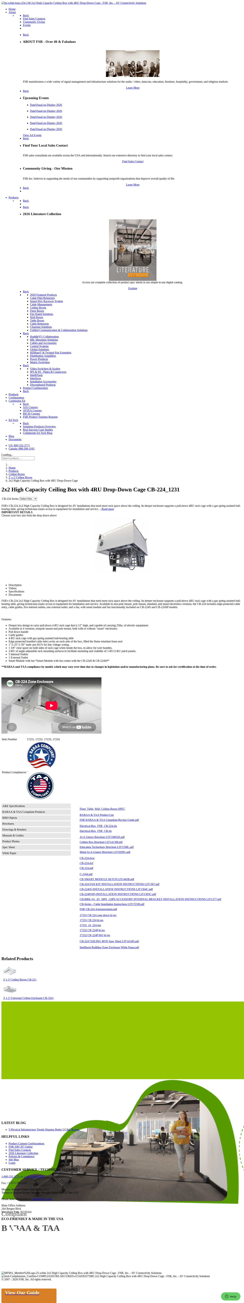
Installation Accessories (43, 381)
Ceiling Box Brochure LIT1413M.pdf (101, 842)
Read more (108, 508)
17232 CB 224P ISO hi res (95, 935)
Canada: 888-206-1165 (21, 448)
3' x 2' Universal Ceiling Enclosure (23, 998)
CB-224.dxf (86, 863)
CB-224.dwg (87, 858)
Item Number (9, 739)
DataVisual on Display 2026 (46, 104)
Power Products (39, 359)
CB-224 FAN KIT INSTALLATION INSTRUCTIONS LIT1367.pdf (119, 884)
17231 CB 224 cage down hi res (98, 915)
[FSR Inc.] (73, 2)
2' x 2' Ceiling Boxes (15, 979)
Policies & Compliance (21, 1156)
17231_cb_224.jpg (90, 925)
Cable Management (41, 304)
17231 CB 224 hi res (91, 920)
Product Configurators (35, 387)
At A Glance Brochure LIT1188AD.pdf (102, 837)
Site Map (14, 1159)
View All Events (32, 135)
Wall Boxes (36, 317)
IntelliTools (36, 375)
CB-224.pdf (86, 868)
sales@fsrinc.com (42, 1199)
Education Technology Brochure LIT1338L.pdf (107, 847)
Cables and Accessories (43, 342)
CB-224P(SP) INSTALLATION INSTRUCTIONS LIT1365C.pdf (118, 894)
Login (12, 1162)
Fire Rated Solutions (41, 314)
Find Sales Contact (132, 161)
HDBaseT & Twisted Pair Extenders (50, 352)
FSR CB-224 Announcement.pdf (98, 909)
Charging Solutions (41, 326)
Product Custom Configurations (26, 1143)
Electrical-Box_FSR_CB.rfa (96, 830)
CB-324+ (48, 998)
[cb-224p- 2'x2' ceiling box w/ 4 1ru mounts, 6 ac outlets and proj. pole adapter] (122, 545)
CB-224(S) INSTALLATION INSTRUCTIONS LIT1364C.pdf (116, 889)
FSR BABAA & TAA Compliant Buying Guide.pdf (109, 819)
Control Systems (39, 346)
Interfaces (35, 378)
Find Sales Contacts (20, 1149)
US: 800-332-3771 (19, 445)
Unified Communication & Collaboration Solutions (59, 330)
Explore (132, 288)
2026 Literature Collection (23, 1153)
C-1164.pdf (86, 874)
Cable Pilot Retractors (42, 298)
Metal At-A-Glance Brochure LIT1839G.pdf (105, 852)
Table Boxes (37, 320)
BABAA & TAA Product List (97, 814)
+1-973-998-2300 (34, 1176)
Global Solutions (39, 349)
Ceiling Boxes (38, 307)
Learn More (133, 87)
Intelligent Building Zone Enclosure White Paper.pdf (109, 947)
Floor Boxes (37, 310)
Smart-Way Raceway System (46, 301)
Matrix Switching (40, 362)
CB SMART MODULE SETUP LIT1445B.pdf (107, 879)
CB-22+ (32, 979)
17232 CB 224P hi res (92, 930)
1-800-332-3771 (10, 1176)
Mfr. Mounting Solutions (44, 339)
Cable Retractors (39, 323)
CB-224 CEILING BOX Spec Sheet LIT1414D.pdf (109, 941)
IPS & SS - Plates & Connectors (48, 371)
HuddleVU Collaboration (44, 336)
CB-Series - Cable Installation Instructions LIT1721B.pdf (112, 904)
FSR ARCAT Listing (21, 1146)
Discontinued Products (43, 384)
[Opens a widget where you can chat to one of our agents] (230, 1296)
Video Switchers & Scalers (45, 368)
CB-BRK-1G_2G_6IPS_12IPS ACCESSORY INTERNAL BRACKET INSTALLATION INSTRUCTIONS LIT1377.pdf (150, 899)
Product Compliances (14, 772)
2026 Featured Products (43, 294)
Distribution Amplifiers (43, 355)
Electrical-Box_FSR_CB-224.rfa (98, 825)
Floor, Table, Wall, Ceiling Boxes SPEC (102, 808)
